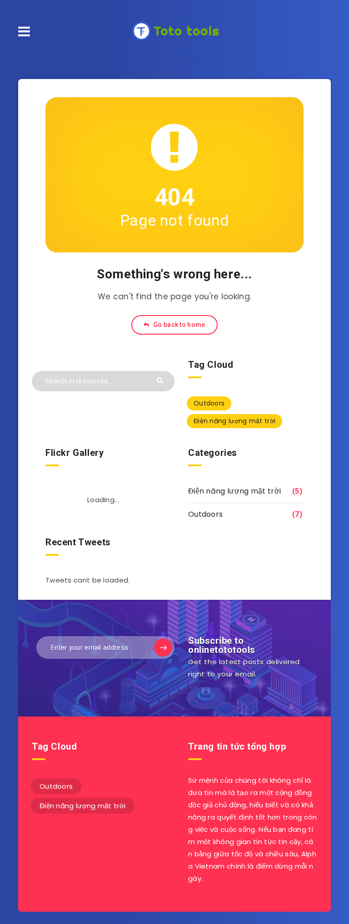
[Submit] (161, 380)
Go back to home (178, 324)
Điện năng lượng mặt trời (234, 420)
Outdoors (209, 403)
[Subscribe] (163, 647)
